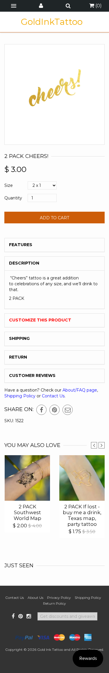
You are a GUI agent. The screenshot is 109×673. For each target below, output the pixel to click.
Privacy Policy (59, 597)
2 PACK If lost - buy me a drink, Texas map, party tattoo (82, 515)
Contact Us (53, 396)
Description (24, 263)
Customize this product (40, 320)
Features (20, 244)
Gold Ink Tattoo (50, 649)
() (98, 5)
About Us (35, 597)
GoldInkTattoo (52, 22)
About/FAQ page (79, 390)
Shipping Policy (19, 396)
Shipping (19, 338)
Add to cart (54, 217)
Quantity (13, 198)
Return (18, 357)
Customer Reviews (32, 375)
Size (8, 185)
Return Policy (54, 603)
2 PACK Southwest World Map (27, 512)
